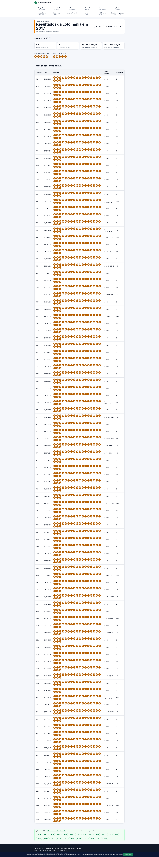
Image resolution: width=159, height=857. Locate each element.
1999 (105, 838)
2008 (46, 838)
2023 (39, 834)
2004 (72, 838)
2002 (85, 838)
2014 (90, 834)
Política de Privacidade (60, 851)
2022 (45, 834)
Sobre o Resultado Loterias (43, 851)
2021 (52, 834)
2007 (52, 838)
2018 (71, 834)
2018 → (118, 26)
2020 (58, 834)
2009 (39, 838)
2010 (116, 834)
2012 (103, 834)
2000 (98, 838)
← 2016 (98, 26)
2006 (59, 838)
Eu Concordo (128, 854)
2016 (78, 834)
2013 (97, 834)
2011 (109, 834)
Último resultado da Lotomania (56, 831)
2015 (84, 834)
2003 (79, 838)
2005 (65, 838)
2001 (92, 838)
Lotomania (108, 26)
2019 (65, 834)
